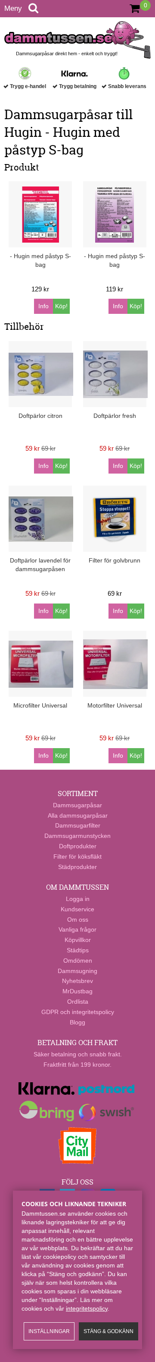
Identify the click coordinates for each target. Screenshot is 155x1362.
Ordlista (77, 1001)
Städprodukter (77, 866)
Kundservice (77, 909)
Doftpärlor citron (40, 415)
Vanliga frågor (77, 929)
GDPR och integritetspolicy (77, 1011)
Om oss (77, 919)
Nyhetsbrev (77, 980)
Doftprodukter (77, 846)
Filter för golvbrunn (114, 560)
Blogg (77, 1022)
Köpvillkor (78, 939)
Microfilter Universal (40, 705)
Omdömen (77, 960)
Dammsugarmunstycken (77, 835)
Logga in (78, 898)
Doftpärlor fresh (114, 415)
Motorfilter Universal (114, 705)
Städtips (78, 950)
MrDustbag (77, 991)
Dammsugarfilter (77, 825)
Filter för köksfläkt (77, 856)
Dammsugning (77, 970)
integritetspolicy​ (87, 1308)
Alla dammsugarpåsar (78, 815)
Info (43, 306)
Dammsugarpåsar (77, 805)
